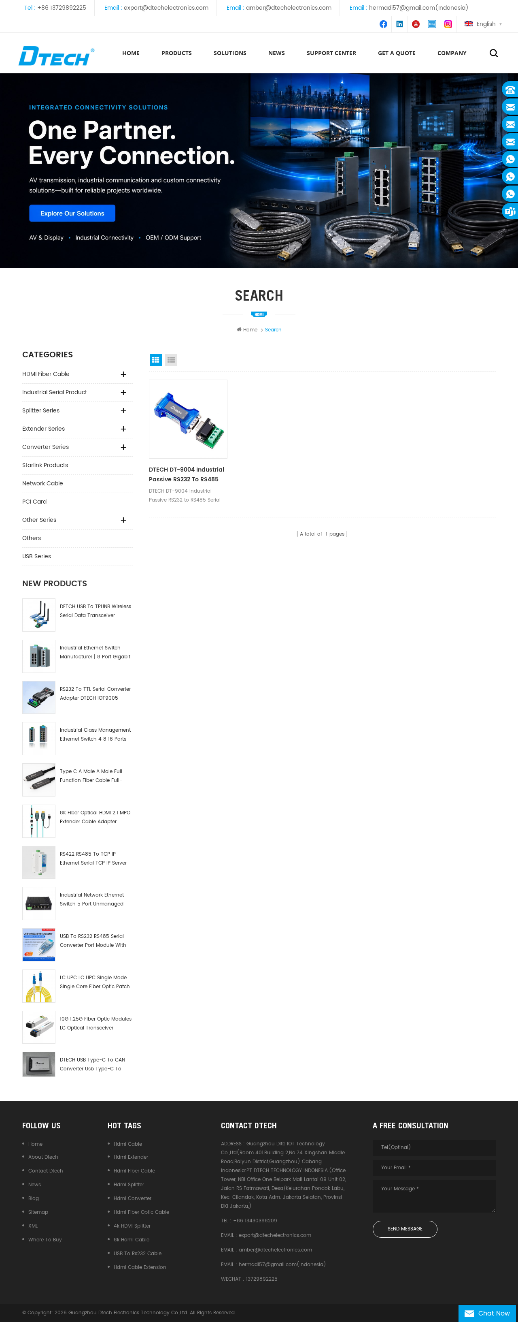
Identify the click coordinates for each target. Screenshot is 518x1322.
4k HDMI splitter (132, 1226)
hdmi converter (132, 1198)
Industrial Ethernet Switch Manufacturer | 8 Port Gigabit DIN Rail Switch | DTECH (95, 653)
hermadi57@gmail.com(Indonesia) (419, 8)
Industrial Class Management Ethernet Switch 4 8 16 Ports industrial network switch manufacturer (95, 735)
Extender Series (43, 429)
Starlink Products (45, 465)
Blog (33, 1198)
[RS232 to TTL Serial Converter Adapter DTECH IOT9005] (39, 697)
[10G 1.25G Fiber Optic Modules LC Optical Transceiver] (39, 1027)
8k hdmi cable (131, 1240)
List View (171, 360)
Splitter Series (40, 410)
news (276, 53)
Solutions (230, 53)
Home (131, 53)
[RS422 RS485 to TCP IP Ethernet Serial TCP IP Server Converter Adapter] (39, 862)
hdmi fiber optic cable (141, 1212)
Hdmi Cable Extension (140, 1267)
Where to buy (45, 1240)
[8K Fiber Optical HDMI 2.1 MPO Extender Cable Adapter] (39, 821)
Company (452, 53)
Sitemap (38, 1212)
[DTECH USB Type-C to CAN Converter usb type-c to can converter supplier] (39, 1064)
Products (176, 53)
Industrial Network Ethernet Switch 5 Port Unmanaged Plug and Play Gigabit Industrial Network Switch (92, 900)
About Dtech (43, 1157)
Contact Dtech (45, 1171)
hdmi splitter (129, 1185)
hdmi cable (128, 1144)
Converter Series (45, 447)
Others (31, 538)
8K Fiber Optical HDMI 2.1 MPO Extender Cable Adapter (95, 817)
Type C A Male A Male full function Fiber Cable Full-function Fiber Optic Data (91, 776)
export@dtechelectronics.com (166, 8)
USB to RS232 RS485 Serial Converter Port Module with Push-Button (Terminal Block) (93, 941)
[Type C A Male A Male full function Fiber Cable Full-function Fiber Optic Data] (39, 780)
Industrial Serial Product (54, 392)
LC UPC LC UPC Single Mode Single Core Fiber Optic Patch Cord (95, 982)
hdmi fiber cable (134, 1171)
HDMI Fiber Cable (46, 374)
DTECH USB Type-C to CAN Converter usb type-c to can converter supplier (92, 1065)
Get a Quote (397, 53)
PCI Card (34, 501)
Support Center (331, 53)
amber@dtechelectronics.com (288, 8)
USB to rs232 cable (137, 1254)
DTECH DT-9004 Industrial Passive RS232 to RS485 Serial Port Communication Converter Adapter (188, 475)
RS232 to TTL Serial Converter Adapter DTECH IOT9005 (95, 694)
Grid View (156, 360)
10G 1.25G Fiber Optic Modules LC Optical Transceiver (96, 1023)
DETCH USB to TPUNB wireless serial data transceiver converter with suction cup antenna (95, 611)
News (34, 1185)
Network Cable (42, 483)
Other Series (39, 520)
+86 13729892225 (61, 8)
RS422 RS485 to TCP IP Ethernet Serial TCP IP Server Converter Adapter (93, 859)
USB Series (36, 556)
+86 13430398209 (255, 1221)
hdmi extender (131, 1157)
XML (33, 1226)
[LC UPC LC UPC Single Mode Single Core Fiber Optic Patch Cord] (39, 986)
